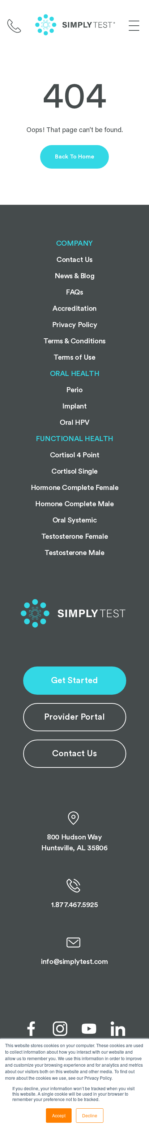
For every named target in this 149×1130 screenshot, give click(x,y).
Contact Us (74, 753)
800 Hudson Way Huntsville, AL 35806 (74, 843)
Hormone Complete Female (75, 487)
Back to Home (74, 157)
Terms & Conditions (74, 341)
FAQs (74, 292)
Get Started (74, 680)
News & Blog (75, 276)
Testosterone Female (74, 536)
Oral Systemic (74, 520)
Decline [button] (89, 1115)
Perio (74, 390)
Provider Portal (74, 717)
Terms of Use (74, 357)
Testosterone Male (74, 552)
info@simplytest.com (74, 961)
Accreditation (74, 308)
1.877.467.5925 (74, 905)
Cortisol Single (74, 471)
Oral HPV (74, 422)
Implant (74, 406)
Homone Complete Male (74, 504)
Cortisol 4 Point (74, 455)
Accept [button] (58, 1115)
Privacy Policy (74, 325)
